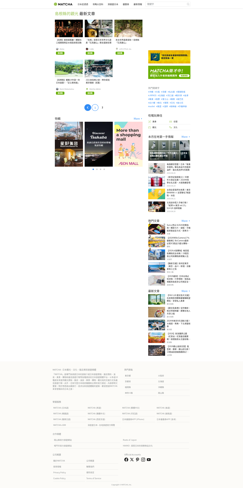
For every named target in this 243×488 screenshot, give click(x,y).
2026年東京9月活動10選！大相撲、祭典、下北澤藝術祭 (178, 323)
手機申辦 (183, 106)
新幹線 (173, 106)
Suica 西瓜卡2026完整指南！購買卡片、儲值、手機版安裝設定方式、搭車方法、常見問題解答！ (178, 229)
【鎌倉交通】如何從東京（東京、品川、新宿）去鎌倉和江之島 (178, 266)
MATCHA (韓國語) (61, 413)
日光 (173, 103)
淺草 (166, 106)
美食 (154, 121)
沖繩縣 (161, 387)
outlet (152, 106)
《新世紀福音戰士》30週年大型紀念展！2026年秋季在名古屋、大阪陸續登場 (178, 179)
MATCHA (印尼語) (130, 413)
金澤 (186, 95)
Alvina (62, 49)
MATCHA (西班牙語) (96, 419)
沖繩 (151, 92)
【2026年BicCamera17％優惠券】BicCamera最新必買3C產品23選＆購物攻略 (178, 242)
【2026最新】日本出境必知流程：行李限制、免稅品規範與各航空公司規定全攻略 (178, 280)
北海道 (162, 95)
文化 (175, 127)
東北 (160, 103)
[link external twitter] (132, 460)
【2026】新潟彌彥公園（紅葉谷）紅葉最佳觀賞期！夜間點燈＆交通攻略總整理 (178, 337)
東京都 (128, 375)
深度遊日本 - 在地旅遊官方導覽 (101, 425)
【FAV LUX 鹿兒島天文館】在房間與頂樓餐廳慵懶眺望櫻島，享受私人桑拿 (178, 298)
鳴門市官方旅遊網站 (63, 445)
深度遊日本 (113, 4)
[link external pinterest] (138, 460)
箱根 (173, 99)
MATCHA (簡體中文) (96, 413)
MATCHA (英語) (94, 407)
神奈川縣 (129, 392)
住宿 (175, 121)
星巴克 (180, 99)
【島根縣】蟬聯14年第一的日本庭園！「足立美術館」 (68, 81)
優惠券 (126, 4)
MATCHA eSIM (59, 425)
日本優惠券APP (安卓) (166, 419)
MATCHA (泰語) (163, 407)
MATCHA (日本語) (61, 407)
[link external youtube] (149, 460)
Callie (91, 49)
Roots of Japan (130, 439)
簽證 (159, 106)
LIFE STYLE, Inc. (125, 49)
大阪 (158, 92)
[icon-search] (188, 4)
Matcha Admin (95, 89)
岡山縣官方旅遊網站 (63, 439)
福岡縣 (128, 387)
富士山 (165, 99)
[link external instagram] (143, 460)
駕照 (166, 103)
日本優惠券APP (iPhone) (133, 419)
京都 (164, 92)
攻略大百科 (98, 4)
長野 (158, 99)
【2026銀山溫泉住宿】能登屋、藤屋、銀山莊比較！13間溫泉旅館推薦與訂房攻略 (178, 350)
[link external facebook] (126, 460)
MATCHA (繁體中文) (131, 407)
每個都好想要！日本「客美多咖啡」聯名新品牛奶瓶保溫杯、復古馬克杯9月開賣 (178, 167)
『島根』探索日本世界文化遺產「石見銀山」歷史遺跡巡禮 (98, 41)
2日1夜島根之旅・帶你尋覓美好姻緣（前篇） (98, 81)
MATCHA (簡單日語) (62, 419)
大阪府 (161, 375)
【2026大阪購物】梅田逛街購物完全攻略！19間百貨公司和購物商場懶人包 (178, 253)
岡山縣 (161, 392)
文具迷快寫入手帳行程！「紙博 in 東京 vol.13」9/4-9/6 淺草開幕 (177, 205)
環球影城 (181, 92)
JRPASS (152, 95)
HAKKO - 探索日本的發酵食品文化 (138, 445)
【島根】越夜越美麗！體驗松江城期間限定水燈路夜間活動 (69, 41)
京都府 (128, 381)
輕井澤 (179, 95)
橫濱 (151, 99)
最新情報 (138, 4)
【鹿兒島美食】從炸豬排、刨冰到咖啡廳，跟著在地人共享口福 (178, 310)
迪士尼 (180, 103)
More (137, 118)
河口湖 (170, 95)
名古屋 (172, 92)
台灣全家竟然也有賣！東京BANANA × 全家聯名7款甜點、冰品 (178, 192)
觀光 (154, 127)
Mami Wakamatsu (67, 89)
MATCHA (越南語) (164, 413)
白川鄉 (152, 103)
